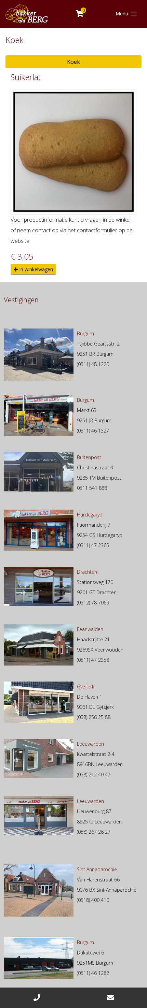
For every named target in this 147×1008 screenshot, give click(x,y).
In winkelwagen (35, 269)
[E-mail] (110, 998)
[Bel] (37, 998)
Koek (73, 61)
